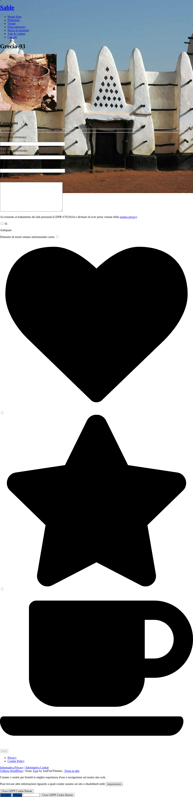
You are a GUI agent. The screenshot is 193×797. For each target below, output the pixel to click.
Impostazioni (31, 795)
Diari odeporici (16, 26)
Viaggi (11, 23)
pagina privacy (128, 217)
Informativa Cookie (37, 767)
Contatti (12, 37)
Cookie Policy (16, 761)
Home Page (14, 16)
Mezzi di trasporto (18, 30)
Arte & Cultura (16, 33)
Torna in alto (71, 770)
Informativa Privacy (12, 767)
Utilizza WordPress (11, 770)
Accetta (6, 795)
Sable (7, 7)
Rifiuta (17, 795)
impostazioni (114, 784)
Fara (35, 770)
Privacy (12, 757)
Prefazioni (14, 20)
